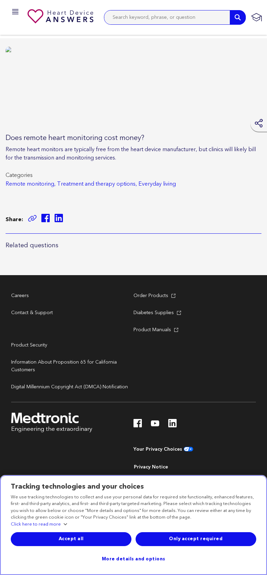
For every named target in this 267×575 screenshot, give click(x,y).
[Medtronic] (61, 17)
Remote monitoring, (31, 184)
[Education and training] (256, 17)
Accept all (71, 539)
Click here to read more (36, 524)
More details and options (133, 559)
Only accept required (195, 539)
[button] (13, 12)
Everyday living (157, 184)
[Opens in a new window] (45, 219)
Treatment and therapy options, (97, 184)
